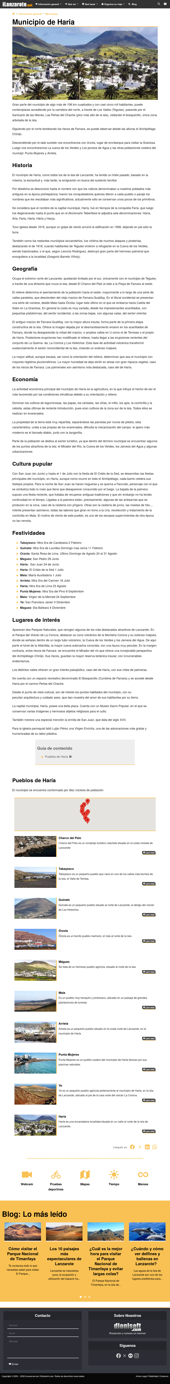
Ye (60, 1085)
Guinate (64, 900)
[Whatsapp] (154, 1148)
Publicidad (153, 1376)
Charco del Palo (70, 838)
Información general (49, 4)
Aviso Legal (141, 1376)
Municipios (51, 13)
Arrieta (63, 1023)
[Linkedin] (147, 1148)
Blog (133, 4)
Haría (62, 1116)
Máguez (64, 961)
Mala (62, 992)
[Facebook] (132, 1148)
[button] (87, 820)
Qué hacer (90, 4)
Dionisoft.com (46, 1376)
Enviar (14, 1364)
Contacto (164, 1376)
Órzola (63, 930)
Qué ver (72, 4)
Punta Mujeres (69, 1054)
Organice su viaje (113, 4)
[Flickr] (130, 1357)
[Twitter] (139, 1148)
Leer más (150, 852)
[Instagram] (136, 1357)
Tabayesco (66, 869)
